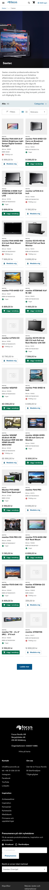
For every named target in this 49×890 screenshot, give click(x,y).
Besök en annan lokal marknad (15, 864)
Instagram (6, 774)
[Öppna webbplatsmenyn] (5, 3)
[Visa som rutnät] (22, 112)
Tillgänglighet (32, 774)
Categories (39, 104)
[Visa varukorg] (33, 3)
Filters (12, 112)
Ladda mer (24, 667)
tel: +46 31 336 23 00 (11, 770)
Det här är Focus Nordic (36, 767)
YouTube (5, 782)
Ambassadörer (8, 799)
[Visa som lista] (26, 112)
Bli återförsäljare (33, 770)
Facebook (6, 778)
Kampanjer (6, 807)
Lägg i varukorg (36, 164)
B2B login (43, 3)
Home (4, 8)
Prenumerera (10, 856)
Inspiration (6, 803)
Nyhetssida (6, 810)
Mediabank (7, 814)
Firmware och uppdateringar (8, 819)
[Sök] (29, 3)
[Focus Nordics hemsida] (12, 3)
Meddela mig (11, 164)
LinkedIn (5, 786)
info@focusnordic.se (10, 767)
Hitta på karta (24, 751)
